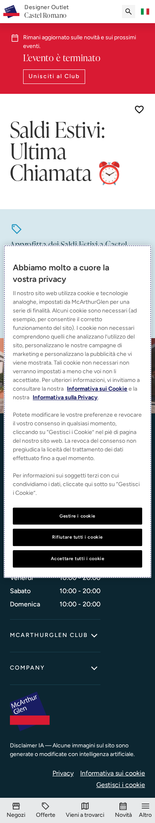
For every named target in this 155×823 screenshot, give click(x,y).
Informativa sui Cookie (97, 388)
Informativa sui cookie (112, 773)
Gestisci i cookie (120, 785)
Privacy (63, 773)
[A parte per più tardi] (139, 109)
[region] (77, 411)
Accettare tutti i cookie (78, 558)
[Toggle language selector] (145, 11)
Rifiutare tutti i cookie (77, 537)
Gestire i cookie (77, 516)
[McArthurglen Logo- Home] (11, 11)
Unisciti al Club (54, 76)
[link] (46, 11)
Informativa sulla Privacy (65, 397)
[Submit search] (128, 11)
